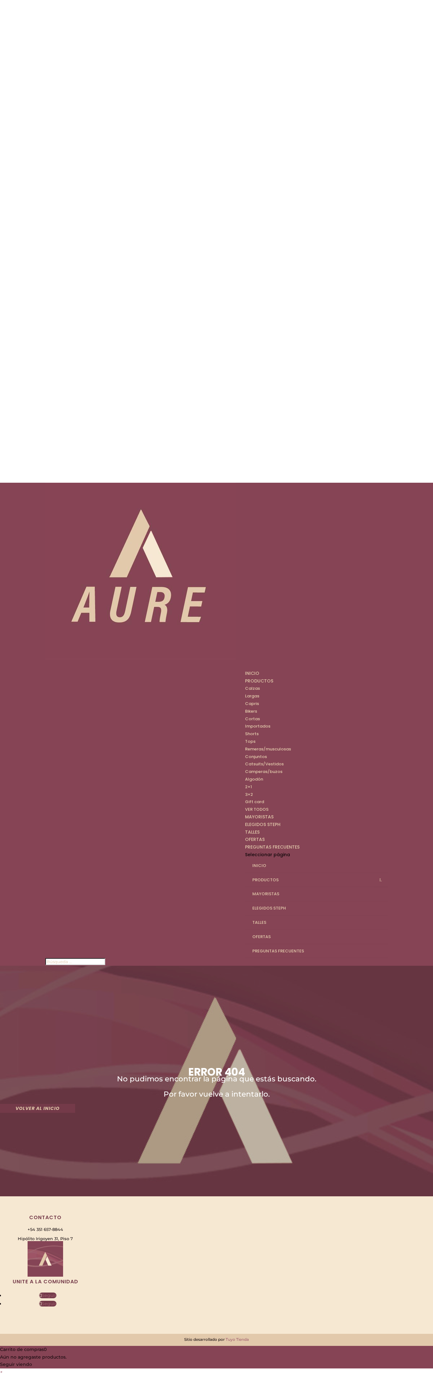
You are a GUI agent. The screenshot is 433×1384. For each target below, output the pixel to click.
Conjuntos (256, 757)
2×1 (248, 787)
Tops (250, 741)
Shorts (252, 734)
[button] (1, 1372)
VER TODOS (256, 809)
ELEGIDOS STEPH (263, 824)
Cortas (252, 719)
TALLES (259, 922)
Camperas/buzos (263, 772)
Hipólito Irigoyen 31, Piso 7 (45, 1238)
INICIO (252, 673)
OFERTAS (261, 937)
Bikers (251, 711)
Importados (257, 726)
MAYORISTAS (265, 894)
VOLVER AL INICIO (38, 1108)
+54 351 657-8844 (45, 1229)
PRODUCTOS (259, 681)
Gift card (254, 802)
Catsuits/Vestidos (264, 764)
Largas (252, 696)
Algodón (254, 779)
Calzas (252, 688)
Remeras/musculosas (268, 749)
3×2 (249, 794)
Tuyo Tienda (237, 1339)
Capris (252, 704)
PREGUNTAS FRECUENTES (272, 847)
